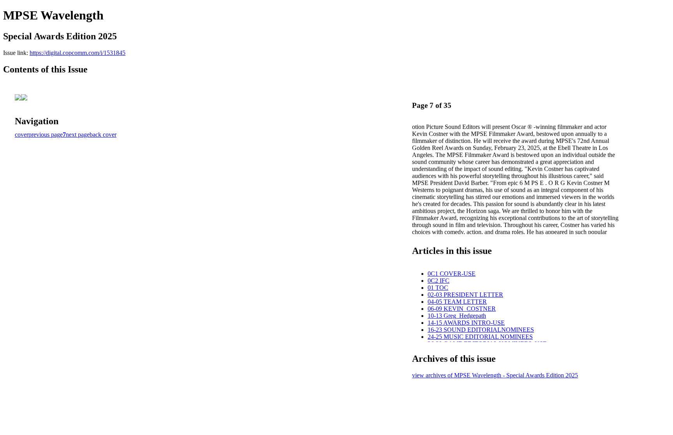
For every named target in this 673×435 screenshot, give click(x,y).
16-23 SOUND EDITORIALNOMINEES (481, 329)
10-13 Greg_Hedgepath (457, 315)
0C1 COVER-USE (452, 273)
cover (21, 134)
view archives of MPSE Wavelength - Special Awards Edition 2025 (495, 375)
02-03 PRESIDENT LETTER (465, 294)
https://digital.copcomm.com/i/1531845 (77, 52)
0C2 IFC (438, 280)
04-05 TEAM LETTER (457, 301)
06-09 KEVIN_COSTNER (462, 308)
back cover (103, 134)
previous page (45, 134)
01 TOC (438, 287)
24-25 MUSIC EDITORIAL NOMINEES (480, 336)
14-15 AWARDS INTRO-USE (466, 322)
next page (78, 134)
